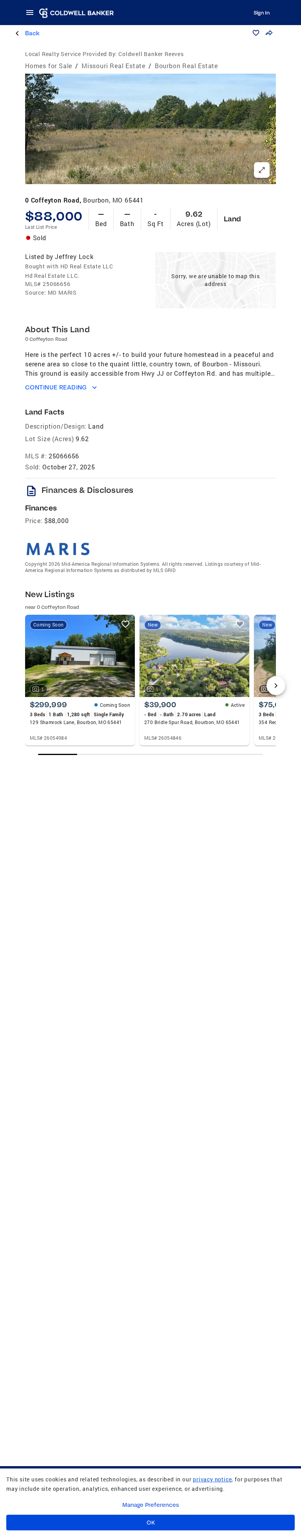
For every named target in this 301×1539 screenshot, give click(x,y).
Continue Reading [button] (56, 387)
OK (151, 1522)
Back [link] (32, 33)
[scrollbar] (150, 754)
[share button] (269, 33)
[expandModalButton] (262, 170)
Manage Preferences (150, 1504)
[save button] (256, 33)
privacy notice (212, 1479)
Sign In (262, 12)
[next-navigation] (276, 685)
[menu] (32, 13)
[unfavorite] (125, 624)
